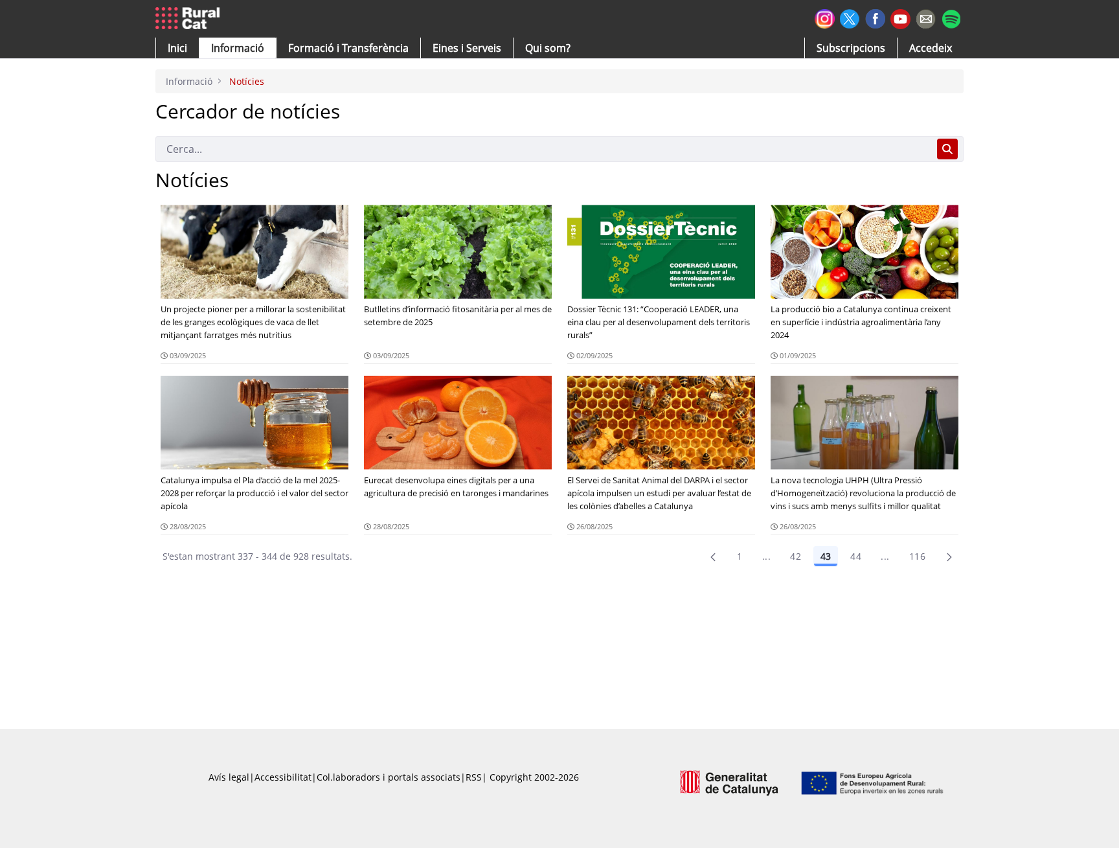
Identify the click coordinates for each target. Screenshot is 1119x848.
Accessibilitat (282, 777)
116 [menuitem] (917, 556)
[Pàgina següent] (949, 556)
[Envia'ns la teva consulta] (926, 17)
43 (825, 556)
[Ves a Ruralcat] (190, 19)
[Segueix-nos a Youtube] (900, 18)
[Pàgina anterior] (713, 556)
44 (855, 556)
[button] (177, 48)
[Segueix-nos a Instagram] (825, 17)
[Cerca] (947, 149)
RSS (474, 777)
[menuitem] (348, 48)
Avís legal (229, 777)
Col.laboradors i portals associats (388, 777)
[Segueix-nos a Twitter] (850, 17)
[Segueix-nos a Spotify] (951, 17)
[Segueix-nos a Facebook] (875, 17)
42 (795, 556)
